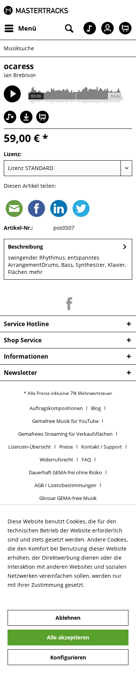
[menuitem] (20, 28)
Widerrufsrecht (56, 459)
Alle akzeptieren (68, 637)
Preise (66, 446)
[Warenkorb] (123, 28)
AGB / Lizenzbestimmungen (65, 485)
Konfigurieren (68, 657)
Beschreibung (25, 246)
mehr (36, 271)
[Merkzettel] (86, 28)
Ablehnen (68, 617)
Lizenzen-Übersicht (29, 446)
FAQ (86, 459)
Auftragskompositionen (56, 408)
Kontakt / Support (101, 446)
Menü (27, 28)
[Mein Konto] (105, 28)
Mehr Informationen (33, 593)
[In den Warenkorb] (43, 118)
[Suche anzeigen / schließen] (68, 28)
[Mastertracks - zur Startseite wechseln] (36, 10)
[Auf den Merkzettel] (11, 118)
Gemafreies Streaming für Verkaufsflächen (65, 433)
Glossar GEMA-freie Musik (68, 498)
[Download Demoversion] (27, 121)
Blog (96, 408)
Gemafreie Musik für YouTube (65, 421)
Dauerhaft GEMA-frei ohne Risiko (65, 472)
